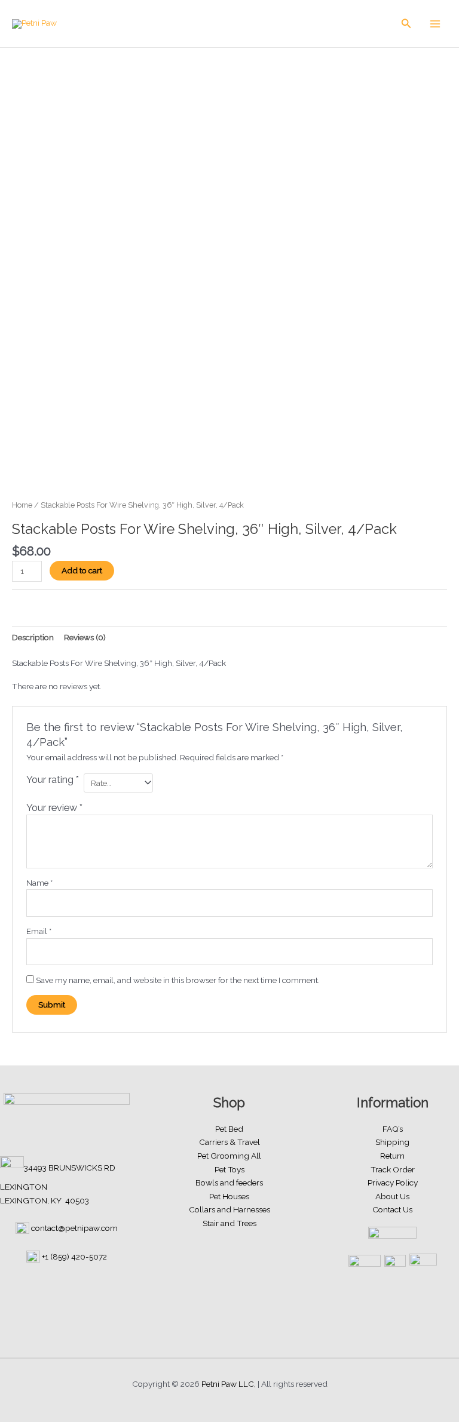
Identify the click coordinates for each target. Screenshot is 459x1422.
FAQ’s (392, 1129)
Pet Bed (229, 1129)
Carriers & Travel (229, 1142)
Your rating (52, 779)
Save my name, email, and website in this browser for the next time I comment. (178, 980)
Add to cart (82, 570)
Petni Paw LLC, (228, 1384)
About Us (392, 1196)
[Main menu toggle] (435, 23)
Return (392, 1155)
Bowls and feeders (229, 1182)
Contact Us (392, 1209)
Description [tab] (33, 637)
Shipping (392, 1142)
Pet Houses (229, 1196)
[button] (406, 23)
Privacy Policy (393, 1182)
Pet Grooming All (229, 1155)
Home (22, 504)
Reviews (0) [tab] (85, 637)
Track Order (393, 1169)
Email (38, 931)
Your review (54, 807)
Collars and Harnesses (229, 1209)
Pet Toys (229, 1169)
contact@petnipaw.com (74, 1228)
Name (39, 882)
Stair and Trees (229, 1223)
